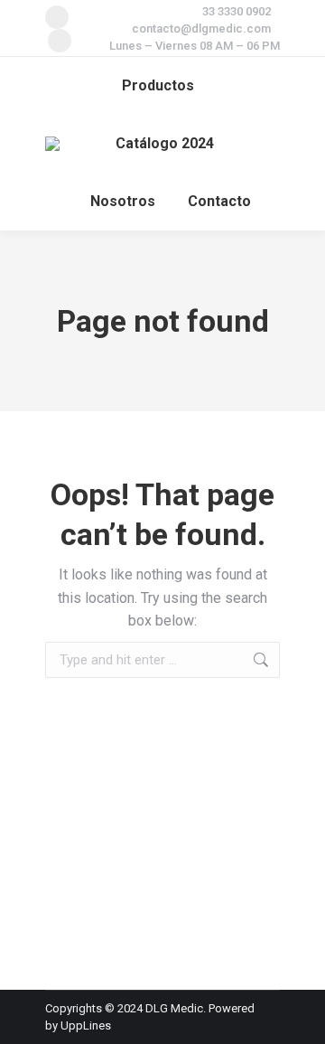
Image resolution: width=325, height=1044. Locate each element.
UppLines (85, 1025)
